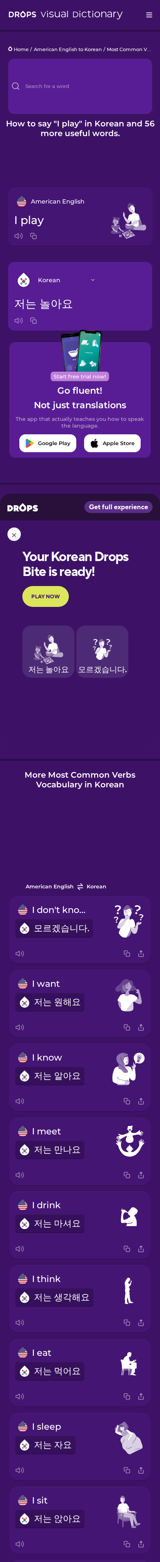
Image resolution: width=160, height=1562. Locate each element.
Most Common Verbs (132, 49)
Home (21, 49)
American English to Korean (68, 49)
